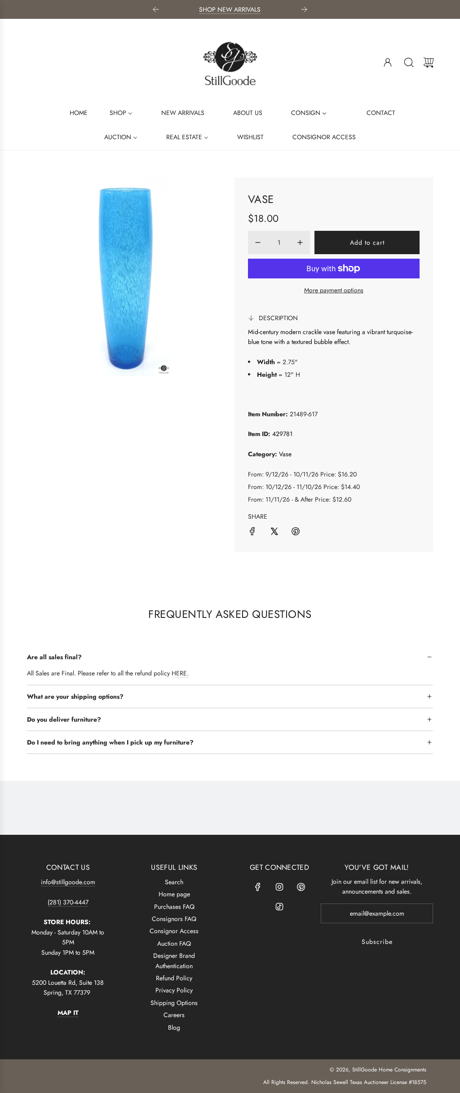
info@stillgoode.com (68, 881)
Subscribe (377, 941)
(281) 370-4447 (68, 902)
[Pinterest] (301, 887)
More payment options (333, 290)
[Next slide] (304, 9)
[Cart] (428, 62)
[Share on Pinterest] (295, 532)
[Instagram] (279, 887)
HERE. (180, 673)
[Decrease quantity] (258, 242)
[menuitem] (73, 112)
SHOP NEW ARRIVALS (230, 9)
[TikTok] (279, 907)
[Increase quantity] (300, 242)
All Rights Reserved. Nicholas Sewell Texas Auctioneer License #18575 (344, 1082)
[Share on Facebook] (252, 532)
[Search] (409, 62)
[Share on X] (274, 532)
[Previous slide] (156, 9)
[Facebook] (258, 887)
